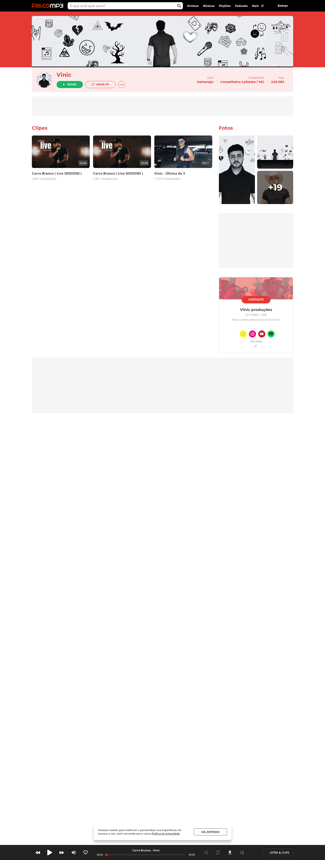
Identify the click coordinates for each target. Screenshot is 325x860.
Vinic (64, 74)
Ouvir (71, 84)
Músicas (208, 6)
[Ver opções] (121, 84)
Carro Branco (141, 850)
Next (62, 852)
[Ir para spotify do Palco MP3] (271, 335)
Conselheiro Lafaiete (238, 82)
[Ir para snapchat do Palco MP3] (243, 335)
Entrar (283, 6)
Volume (74, 852)
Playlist (242, 852)
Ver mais (256, 341)
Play (50, 852)
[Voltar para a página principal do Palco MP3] (48, 6)
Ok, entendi (210, 832)
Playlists (225, 6)
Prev (38, 852)
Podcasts (241, 6)
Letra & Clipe (279, 852)
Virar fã (102, 84)
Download (230, 852)
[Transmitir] (254, 852)
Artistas (193, 6)
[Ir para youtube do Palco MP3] (261, 335)
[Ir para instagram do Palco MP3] (252, 335)
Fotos (226, 128)
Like (86, 852)
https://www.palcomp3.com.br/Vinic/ (256, 320)
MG (261, 82)
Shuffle (206, 852)
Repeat (218, 852)
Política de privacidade (166, 833)
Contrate (256, 299)
